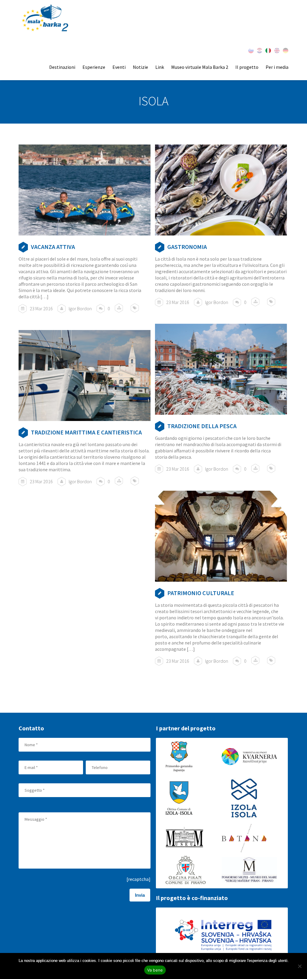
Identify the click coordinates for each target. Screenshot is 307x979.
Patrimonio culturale (200, 593)
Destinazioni (62, 67)
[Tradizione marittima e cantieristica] (85, 375)
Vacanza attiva (53, 246)
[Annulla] (300, 966)
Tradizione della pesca (202, 426)
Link (159, 67)
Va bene (155, 970)
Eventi (119, 67)
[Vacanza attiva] (85, 190)
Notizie (140, 67)
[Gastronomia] (221, 190)
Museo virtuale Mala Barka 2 (199, 67)
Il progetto (246, 67)
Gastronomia (187, 246)
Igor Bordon (80, 308)
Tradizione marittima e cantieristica (86, 432)
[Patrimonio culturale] (221, 536)
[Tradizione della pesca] (221, 369)
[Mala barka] (46, 18)
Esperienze (93, 67)
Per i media (277, 67)
